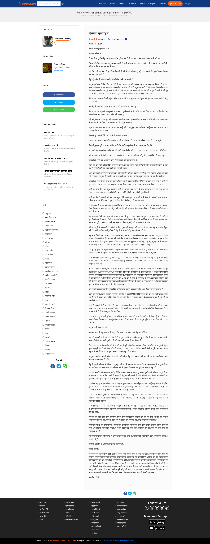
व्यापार (47, 329)
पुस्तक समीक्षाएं (50, 316)
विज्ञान (47, 345)
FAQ (41, 519)
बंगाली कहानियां (121, 516)
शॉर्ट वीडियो (69, 516)
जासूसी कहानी (50, 267)
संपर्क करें (163, 3)
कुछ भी (47, 350)
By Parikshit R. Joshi (62, 68)
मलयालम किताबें (96, 526)
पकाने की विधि (50, 296)
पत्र (46, 300)
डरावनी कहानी (50, 304)
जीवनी (47, 292)
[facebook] (147, 508)
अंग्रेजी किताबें (96, 502)
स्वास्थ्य (47, 288)
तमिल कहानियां (121, 523)
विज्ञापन (142, 3)
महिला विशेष (49, 255)
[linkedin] (167, 508)
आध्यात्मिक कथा (50, 217)
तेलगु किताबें (95, 519)
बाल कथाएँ (48, 234)
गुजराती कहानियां (122, 506)
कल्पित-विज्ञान (50, 325)
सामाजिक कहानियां (51, 271)
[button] (58, 3)
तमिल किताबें (95, 516)
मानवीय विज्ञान (50, 279)
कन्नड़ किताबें (95, 530)
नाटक (47, 259)
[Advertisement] (59, 390)
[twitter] (157, 508)
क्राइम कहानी (50, 354)
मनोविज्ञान (48, 283)
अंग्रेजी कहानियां (122, 513)
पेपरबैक (132, 3)
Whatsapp (60, 110)
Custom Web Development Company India (118, 541)
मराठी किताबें (95, 513)
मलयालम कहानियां (122, 519)
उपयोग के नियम (44, 513)
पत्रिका (47, 242)
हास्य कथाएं (49, 238)
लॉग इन (187, 3)
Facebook (60, 95)
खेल (46, 333)
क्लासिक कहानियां (51, 230)
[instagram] (152, 508)
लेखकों (68, 513)
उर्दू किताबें (94, 533)
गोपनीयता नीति (43, 509)
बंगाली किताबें (95, 523)
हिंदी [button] (62, 4)
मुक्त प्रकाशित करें (175, 3)
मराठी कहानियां (121, 509)
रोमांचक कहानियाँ (51, 275)
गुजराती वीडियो (70, 509)
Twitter (60, 102)
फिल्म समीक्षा (49, 308)
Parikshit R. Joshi (61, 39)
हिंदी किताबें (95, 506)
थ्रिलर (47, 321)
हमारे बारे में (102, 3)
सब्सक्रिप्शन (152, 3)
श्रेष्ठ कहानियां (70, 502)
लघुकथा (48, 213)
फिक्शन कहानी (50, 221)
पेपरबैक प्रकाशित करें (72, 519)
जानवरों (47, 337)
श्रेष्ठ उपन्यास (70, 506)
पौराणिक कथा (50, 312)
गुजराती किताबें (96, 509)
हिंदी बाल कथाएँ (58, 71)
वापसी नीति (42, 516)
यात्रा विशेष (49, 250)
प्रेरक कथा (49, 226)
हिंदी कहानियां (121, 502)
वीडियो (121, 3)
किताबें (112, 3)
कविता (47, 246)
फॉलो (62, 43)
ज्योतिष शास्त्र (50, 341)
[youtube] (162, 508)
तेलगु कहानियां (121, 526)
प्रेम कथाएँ (48, 263)
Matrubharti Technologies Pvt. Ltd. (63, 541)
